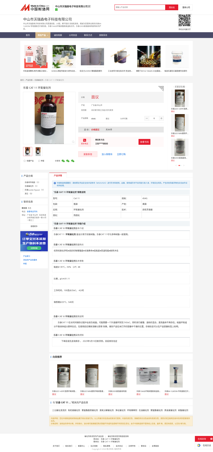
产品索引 (26, 256)
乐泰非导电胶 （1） (32, 182)
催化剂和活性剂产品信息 (94, 436)
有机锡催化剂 (74, 410)
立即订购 (121, 154)
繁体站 (143, 446)
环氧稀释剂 (132, 410)
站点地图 (94, 446)
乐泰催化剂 (38, 80)
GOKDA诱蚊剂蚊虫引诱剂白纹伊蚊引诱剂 (67, 71)
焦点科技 (109, 449)
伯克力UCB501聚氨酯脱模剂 (91, 71)
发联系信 (87, 154)
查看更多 (34, 226)
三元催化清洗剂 (59, 410)
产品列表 (29, 80)
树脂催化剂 (183, 410)
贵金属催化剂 (170, 410)
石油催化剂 (144, 410)
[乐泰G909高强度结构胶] (180, 147)
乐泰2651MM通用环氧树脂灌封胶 (184, 133)
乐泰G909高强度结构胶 (180, 158)
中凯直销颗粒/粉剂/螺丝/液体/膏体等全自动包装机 (42, 71)
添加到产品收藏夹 (30, 260)
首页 (22, 80)
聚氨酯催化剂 (157, 410)
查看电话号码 (32, 211)
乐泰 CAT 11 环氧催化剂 (110, 439)
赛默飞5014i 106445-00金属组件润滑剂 (151, 71)
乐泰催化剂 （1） (31, 186)
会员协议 (119, 446)
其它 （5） (29, 193)
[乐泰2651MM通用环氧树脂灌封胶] (180, 122)
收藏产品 (30, 161)
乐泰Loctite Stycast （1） (35, 190)
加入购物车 (107, 154)
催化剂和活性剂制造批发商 (118, 436)
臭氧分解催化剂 (107, 410)
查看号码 (144, 141)
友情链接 (155, 446)
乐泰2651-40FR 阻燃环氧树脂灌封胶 (185, 109)
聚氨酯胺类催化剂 (90, 410)
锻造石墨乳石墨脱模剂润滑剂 (175, 71)
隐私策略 (106, 446)
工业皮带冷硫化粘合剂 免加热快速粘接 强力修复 (126, 71)
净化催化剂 (120, 410)
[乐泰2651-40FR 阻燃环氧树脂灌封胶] (180, 98)
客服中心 (81, 446)
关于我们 (56, 446)
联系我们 (68, 446)
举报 (42, 161)
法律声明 (131, 446)
